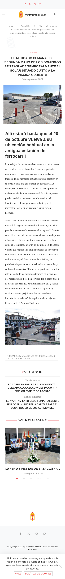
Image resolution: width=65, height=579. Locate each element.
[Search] (55, 14)
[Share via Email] (40, 372)
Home (10, 26)
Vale (18, 574)
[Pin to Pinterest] (37, 372)
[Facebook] (25, 4)
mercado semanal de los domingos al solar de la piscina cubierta (31, 357)
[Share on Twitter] (33, 372)
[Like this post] (25, 372)
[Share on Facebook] (29, 372)
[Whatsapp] (40, 4)
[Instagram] (35, 4)
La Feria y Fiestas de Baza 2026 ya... (32, 468)
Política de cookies (38, 574)
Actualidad (26, 26)
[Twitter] (30, 4)
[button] (8, 453)
